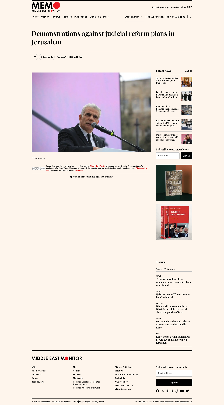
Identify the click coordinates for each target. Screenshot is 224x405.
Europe (35, 378)
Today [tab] (159, 269)
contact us (79, 170)
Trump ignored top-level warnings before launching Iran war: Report (173, 282)
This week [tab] (169, 269)
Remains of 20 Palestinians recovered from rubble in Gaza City (167, 109)
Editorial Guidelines (123, 367)
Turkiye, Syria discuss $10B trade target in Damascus (167, 80)
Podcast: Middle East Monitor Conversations (86, 383)
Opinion (45, 17)
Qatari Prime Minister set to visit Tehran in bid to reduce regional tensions (167, 137)
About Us (119, 371)
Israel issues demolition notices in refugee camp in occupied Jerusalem (173, 339)
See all (188, 71)
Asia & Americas (39, 371)
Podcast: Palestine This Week (86, 388)
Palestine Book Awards (125, 374)
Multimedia (95, 17)
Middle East (37, 374)
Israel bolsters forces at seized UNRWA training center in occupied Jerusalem (167, 123)
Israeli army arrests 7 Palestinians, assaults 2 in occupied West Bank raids (167, 94)
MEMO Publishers (123, 385)
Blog (75, 367)
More (106, 17)
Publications (80, 17)
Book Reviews (38, 382)
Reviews (56, 17)
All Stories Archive (123, 389)
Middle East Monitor (97, 166)
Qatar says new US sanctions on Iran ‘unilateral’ (173, 296)
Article (159, 303)
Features (67, 17)
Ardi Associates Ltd (184, 402)
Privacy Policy (121, 382)
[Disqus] (91, 214)
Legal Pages (84, 402)
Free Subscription (154, 17)
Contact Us (120, 378)
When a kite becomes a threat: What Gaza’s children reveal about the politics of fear (172, 309)
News (36, 17)
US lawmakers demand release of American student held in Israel (173, 324)
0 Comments (47, 57)
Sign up (186, 155)
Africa (34, 367)
